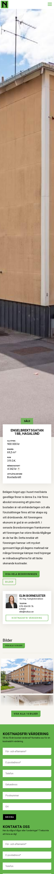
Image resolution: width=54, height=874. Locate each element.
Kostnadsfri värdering (27, 618)
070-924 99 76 (26, 606)
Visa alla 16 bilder (13, 645)
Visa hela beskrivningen (21, 574)
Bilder (9, 582)
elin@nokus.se (26, 611)
